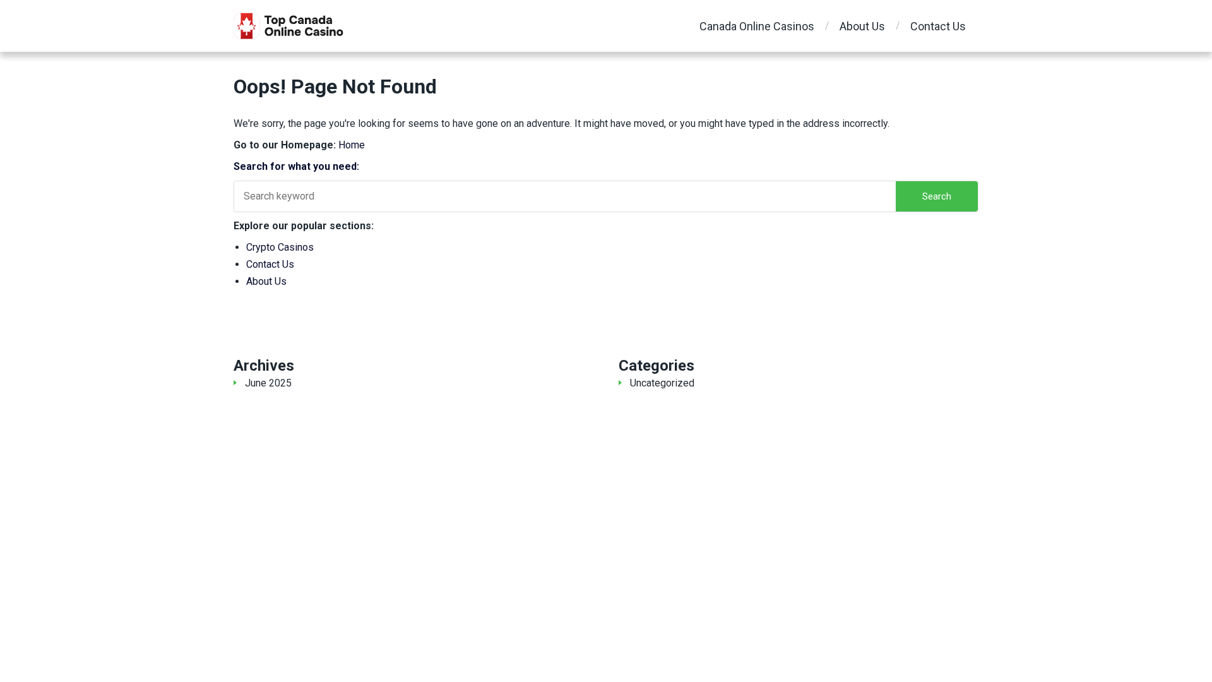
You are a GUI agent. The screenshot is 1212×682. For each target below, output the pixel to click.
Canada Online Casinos (756, 26)
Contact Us (938, 26)
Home (351, 145)
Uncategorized (662, 383)
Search (936, 196)
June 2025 (268, 383)
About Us (862, 26)
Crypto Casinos (280, 247)
